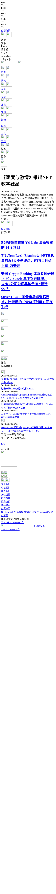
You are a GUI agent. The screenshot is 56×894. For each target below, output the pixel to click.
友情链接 (5, 494)
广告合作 (5, 498)
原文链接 (5, 229)
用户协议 (5, 501)
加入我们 (5, 491)
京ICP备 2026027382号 (12, 522)
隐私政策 (5, 505)
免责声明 (5, 508)
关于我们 (5, 484)
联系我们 (5, 487)
